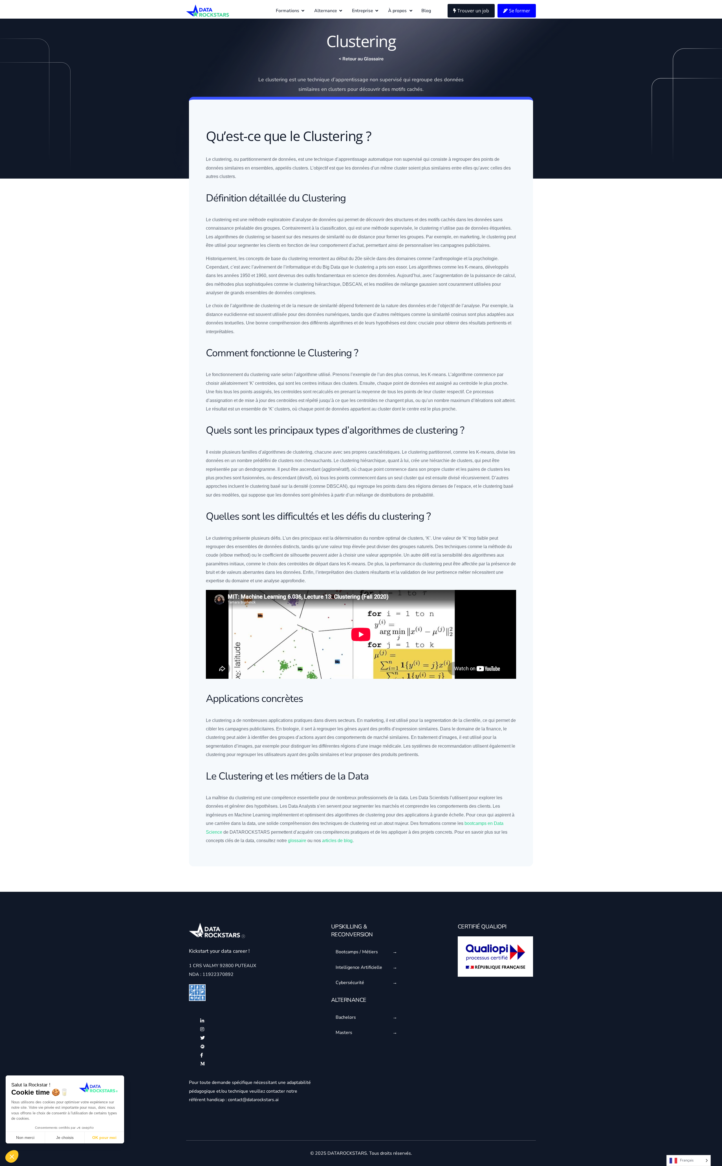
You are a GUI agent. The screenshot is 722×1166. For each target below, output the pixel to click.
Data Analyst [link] (301, 806)
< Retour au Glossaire (361, 59)
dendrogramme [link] (260, 469)
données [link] (454, 79)
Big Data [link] (331, 267)
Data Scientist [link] (432, 797)
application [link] (279, 720)
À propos (397, 11)
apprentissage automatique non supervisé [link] (380, 159)
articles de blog (337, 840)
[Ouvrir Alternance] (340, 10)
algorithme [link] (224, 236)
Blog (426, 11)
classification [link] (333, 228)
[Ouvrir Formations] (303, 10)
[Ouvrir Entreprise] (377, 10)
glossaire (297, 840)
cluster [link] (273, 79)
